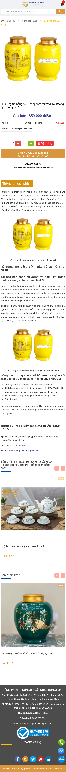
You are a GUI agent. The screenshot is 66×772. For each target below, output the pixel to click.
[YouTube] (41, 759)
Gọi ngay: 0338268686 (33, 154)
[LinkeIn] (48, 759)
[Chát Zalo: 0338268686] (61, 759)
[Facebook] (18, 759)
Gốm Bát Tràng (29, 21)
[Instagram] (25, 759)
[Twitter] (33, 759)
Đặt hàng (46, 143)
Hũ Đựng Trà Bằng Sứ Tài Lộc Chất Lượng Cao (27, 653)
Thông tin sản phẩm (16, 183)
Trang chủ (10, 21)
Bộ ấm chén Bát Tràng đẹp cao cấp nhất (23, 546)
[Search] (60, 11)
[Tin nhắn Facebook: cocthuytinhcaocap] (61, 751)
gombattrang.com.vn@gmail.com (23, 450)
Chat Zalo (33, 166)
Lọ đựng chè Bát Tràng (22, 129)
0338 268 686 (18, 445)
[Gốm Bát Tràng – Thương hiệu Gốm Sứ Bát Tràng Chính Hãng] (33, 4)
